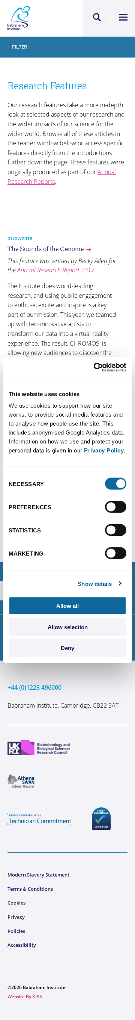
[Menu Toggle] (123, 17)
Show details (95, 583)
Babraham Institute (38, 18)
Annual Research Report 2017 (55, 270)
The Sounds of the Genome (46, 249)
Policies (16, 931)
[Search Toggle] (97, 17)
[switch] (115, 507)
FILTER (19, 46)
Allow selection (68, 627)
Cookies (17, 902)
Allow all (67, 606)
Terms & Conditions (30, 888)
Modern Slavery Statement (38, 874)
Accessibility (22, 945)
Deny (67, 648)
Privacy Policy (104, 450)
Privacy (16, 917)
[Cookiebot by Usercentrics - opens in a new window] (95, 368)
